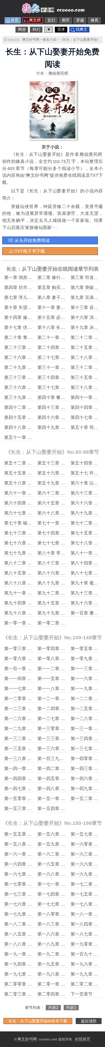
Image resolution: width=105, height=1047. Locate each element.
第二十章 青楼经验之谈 (26, 337)
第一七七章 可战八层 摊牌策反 (67, 904)
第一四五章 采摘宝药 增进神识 (67, 778)
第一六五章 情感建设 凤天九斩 (67, 864)
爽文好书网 (30, 39)
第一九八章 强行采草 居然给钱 (67, 974)
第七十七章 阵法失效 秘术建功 (67, 543)
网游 (22, 29)
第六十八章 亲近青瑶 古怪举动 (67, 513)
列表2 (53, 1008)
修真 (94, 20)
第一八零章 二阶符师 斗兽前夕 (67, 914)
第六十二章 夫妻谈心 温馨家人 (67, 493)
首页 (15, 20)
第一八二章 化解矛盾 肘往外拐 (34, 924)
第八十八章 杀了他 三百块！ (31, 583)
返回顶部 (88, 1021)
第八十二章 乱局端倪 (24, 563)
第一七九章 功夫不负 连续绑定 (34, 914)
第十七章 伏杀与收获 (24, 327)
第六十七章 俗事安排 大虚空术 (34, 513)
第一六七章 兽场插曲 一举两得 (34, 874)
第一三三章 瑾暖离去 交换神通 (67, 738)
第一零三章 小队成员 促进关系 (34, 648)
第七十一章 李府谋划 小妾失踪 (67, 523)
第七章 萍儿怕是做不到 (26, 297)
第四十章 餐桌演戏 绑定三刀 (65, 397)
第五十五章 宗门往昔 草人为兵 (34, 473)
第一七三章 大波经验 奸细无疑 (34, 894)
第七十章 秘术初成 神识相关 (31, 523)
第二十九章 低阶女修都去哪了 (33, 367)
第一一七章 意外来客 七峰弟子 (34, 688)
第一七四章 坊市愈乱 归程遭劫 (67, 894)
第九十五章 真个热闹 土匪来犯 (67, 603)
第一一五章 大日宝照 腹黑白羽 (67, 678)
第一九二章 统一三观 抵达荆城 (67, 954)
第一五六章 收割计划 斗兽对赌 (67, 834)
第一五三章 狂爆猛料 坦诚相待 (34, 808)
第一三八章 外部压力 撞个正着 (34, 758)
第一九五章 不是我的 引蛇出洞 (67, 964)
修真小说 (49, 39)
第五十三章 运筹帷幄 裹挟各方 (67, 463)
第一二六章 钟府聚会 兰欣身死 (34, 718)
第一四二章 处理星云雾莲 (62, 768)
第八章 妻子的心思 (55, 297)
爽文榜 (35, 20)
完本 (61, 29)
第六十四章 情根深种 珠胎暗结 (34, 503)
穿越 (80, 20)
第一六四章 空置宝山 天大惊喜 (34, 864)
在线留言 (82, 1039)
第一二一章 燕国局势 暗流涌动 (67, 698)
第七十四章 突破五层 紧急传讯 (67, 533)
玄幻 (51, 20)
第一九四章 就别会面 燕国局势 (34, 964)
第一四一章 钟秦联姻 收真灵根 (34, 768)
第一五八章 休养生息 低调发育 (34, 844)
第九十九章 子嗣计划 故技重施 (67, 613)
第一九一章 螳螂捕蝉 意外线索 (34, 954)
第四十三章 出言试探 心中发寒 (67, 407)
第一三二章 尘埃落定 (24, 738)
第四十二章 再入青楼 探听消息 (34, 407)
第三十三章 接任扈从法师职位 (33, 377)
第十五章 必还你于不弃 (60, 317)
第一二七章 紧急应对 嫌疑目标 (67, 718)
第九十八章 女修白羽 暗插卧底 (34, 613)
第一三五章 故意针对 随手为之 (34, 748)
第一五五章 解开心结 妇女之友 (34, 834)
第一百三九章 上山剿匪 (60, 758)
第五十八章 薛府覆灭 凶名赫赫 (34, 483)
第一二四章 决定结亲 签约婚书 (67, 708)
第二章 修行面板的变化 (60, 277)
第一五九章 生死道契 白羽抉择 (67, 844)
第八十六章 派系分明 (57, 573)
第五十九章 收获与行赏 (60, 483)
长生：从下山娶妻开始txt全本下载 (38, 1021)
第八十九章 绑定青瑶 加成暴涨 (67, 583)
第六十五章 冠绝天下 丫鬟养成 (67, 503)
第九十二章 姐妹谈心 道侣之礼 (67, 593)
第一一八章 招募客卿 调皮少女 (67, 688)
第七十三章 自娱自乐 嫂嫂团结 (34, 533)
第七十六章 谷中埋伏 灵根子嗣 (34, 543)
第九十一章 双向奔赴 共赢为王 (34, 593)
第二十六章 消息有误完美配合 (33, 357)
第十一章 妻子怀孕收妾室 (62, 307)
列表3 (71, 1008)
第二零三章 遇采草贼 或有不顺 (34, 994)
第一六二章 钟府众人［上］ (64, 854)
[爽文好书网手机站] (52, 12)
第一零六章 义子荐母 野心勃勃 (34, 658)
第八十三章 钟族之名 (57, 563)
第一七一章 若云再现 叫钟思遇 (67, 884)
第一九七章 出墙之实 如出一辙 (34, 974)
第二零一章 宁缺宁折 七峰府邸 (67, 984)
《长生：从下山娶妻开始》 (79, 39)
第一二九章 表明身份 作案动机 (34, 728)
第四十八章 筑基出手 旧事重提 (34, 427)
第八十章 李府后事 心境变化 (65, 553)
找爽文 (81, 29)
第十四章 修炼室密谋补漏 (29, 317)
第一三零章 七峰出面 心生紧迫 (67, 728)
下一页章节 (82, 994)
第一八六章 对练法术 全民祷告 (67, 934)
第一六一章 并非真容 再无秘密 (34, 854)
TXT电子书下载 (30, 251)
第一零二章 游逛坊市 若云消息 (67, 623)
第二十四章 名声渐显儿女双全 (66, 347)
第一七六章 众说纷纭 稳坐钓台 (34, 904)
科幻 (36, 29)
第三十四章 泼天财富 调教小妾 (67, 377)
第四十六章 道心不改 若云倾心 (67, 417)
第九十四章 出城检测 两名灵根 (34, 603)
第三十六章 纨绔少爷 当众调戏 (34, 387)
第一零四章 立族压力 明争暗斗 (67, 648)
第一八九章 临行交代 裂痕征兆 (67, 944)
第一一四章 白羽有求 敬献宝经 (34, 678)
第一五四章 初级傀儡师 (60, 808)
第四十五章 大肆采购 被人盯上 (34, 417)
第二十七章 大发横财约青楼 (64, 357)
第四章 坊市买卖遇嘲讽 (26, 287)
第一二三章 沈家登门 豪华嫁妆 (34, 708)
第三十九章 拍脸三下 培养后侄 (34, 397)
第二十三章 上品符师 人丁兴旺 (34, 347)
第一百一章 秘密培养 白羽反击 (34, 668)
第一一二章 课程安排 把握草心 (67, 668)
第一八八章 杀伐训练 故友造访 (34, 944)
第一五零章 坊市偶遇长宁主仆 (33, 798)
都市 (66, 20)
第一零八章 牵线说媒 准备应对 (67, 658)
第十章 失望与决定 (22, 307)
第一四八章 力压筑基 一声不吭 (67, 788)
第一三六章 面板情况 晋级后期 (67, 748)
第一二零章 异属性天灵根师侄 (33, 698)
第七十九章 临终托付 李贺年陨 (34, 553)
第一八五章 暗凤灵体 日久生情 (34, 934)
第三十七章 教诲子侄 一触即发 (67, 387)
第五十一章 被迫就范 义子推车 (34, 437)
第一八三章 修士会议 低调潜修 (67, 924)
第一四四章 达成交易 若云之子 (34, 778)
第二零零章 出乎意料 (24, 984)
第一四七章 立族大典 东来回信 (34, 788)
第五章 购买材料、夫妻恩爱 (64, 287)
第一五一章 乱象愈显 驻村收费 (67, 798)
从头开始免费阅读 (32, 240)
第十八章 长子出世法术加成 (64, 327)
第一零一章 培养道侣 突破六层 (34, 623)
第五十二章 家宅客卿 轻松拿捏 (34, 463)
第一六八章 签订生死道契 (62, 874)
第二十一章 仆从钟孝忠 (60, 337)
